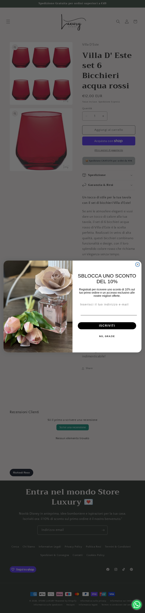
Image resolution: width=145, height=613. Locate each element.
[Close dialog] (137, 264)
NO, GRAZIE (107, 336)
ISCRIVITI (107, 325)
